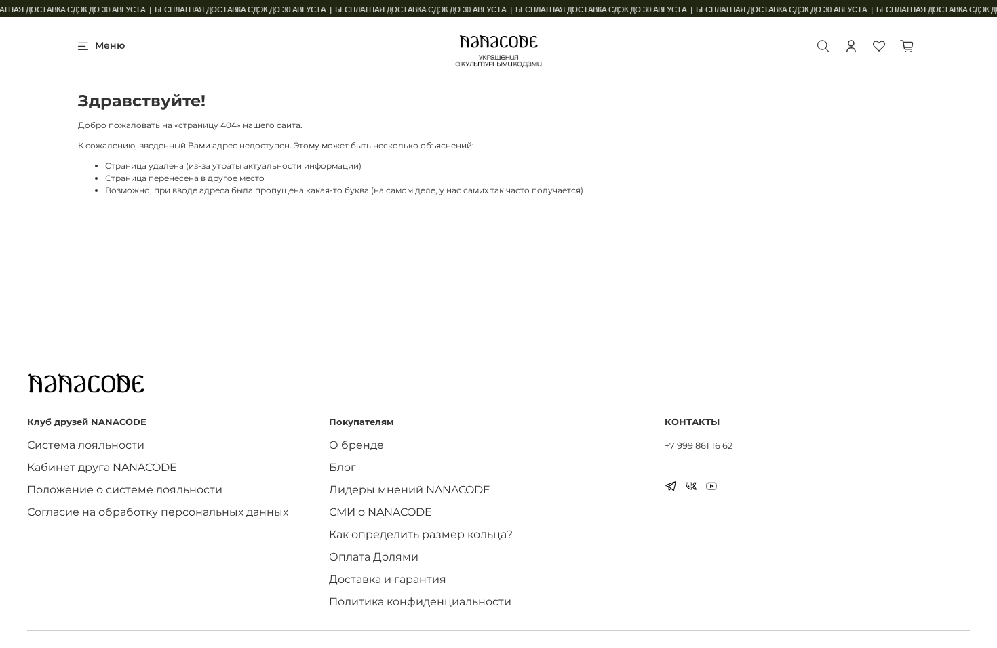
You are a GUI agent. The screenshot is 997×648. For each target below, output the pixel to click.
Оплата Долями (373, 556)
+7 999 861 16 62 (698, 445)
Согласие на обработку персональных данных (157, 512)
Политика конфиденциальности (420, 601)
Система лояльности (85, 445)
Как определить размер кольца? (421, 534)
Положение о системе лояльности (124, 489)
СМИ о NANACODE (380, 512)
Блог (342, 467)
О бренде (356, 445)
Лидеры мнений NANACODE (409, 489)
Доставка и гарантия (387, 579)
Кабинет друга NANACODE (102, 467)
